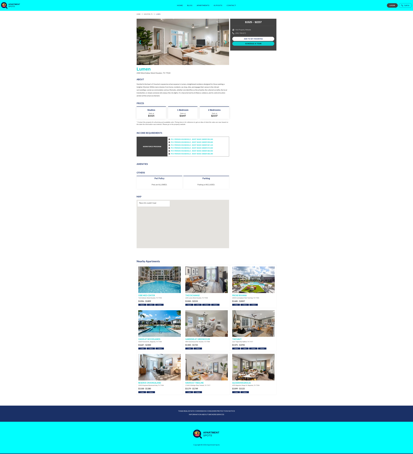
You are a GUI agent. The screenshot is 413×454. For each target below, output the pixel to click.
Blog (189, 5)
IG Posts (218, 5)
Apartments (203, 5)
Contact (231, 5)
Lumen (158, 14)
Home (180, 5)
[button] (140, 42)
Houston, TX (148, 14)
